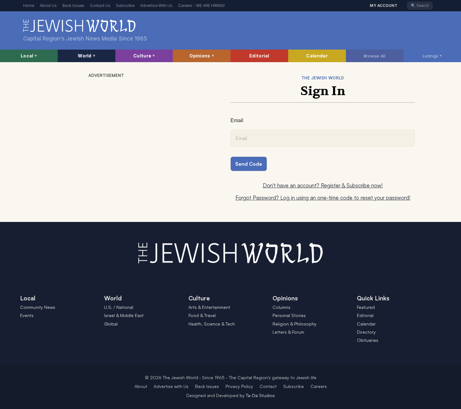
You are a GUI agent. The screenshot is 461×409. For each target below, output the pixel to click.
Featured (366, 307)
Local (29, 55)
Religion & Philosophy (294, 323)
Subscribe (125, 5)
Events (27, 315)
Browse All (374, 55)
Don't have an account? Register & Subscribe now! (323, 185)
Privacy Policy (239, 386)
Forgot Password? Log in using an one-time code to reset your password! (323, 197)
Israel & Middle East (124, 315)
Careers (318, 386)
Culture (144, 55)
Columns (281, 307)
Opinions (201, 55)
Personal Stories (289, 315)
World (86, 55)
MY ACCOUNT (383, 5)
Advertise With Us (156, 5)
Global (111, 323)
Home (28, 5)
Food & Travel (202, 315)
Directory (366, 332)
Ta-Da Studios (260, 395)
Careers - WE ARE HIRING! (201, 5)
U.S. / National (118, 307)
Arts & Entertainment (209, 307)
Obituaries (367, 340)
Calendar (316, 55)
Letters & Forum (288, 332)
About (141, 386)
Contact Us (100, 5)
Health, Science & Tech (211, 323)
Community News (37, 307)
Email (236, 120)
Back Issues (73, 5)
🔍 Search (420, 5)
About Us (48, 5)
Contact (268, 386)
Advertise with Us (171, 386)
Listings (432, 55)
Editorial (259, 55)
